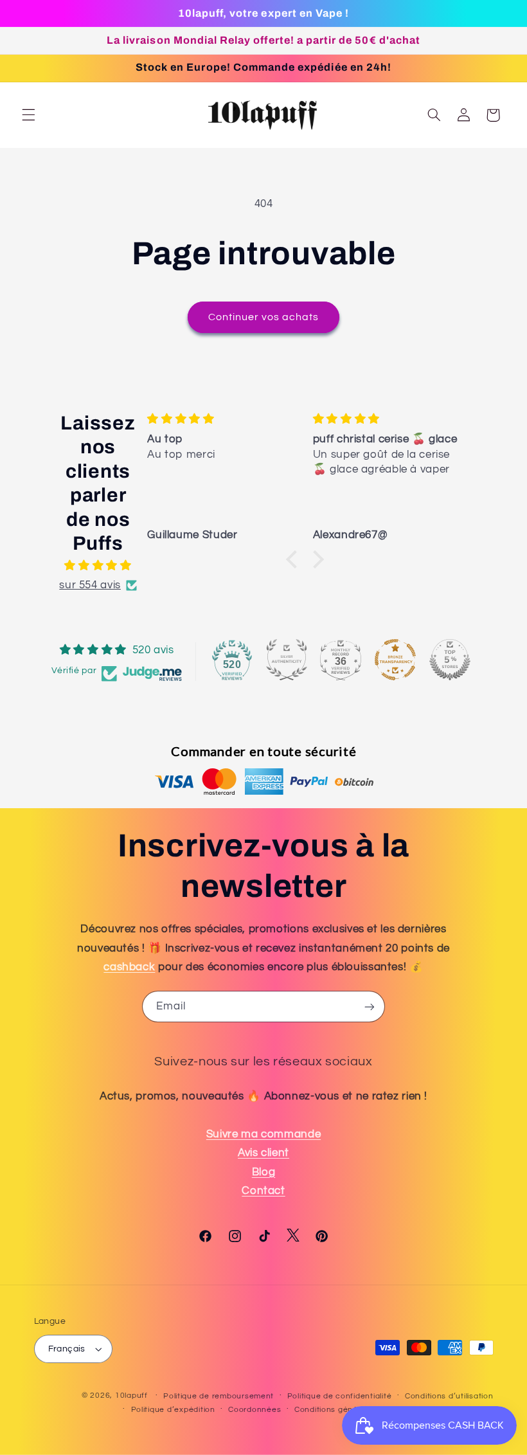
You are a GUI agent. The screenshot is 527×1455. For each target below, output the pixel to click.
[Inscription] (369, 1006)
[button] (28, 115)
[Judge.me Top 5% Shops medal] (449, 659)
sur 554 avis (90, 585)
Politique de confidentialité (339, 1396)
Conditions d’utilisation (449, 1396)
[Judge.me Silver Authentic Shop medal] (286, 659)
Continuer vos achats (263, 317)
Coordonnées (254, 1409)
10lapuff (131, 1395)
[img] (98, 566)
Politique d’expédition (173, 1409)
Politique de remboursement (218, 1396)
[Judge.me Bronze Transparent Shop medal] (395, 659)
